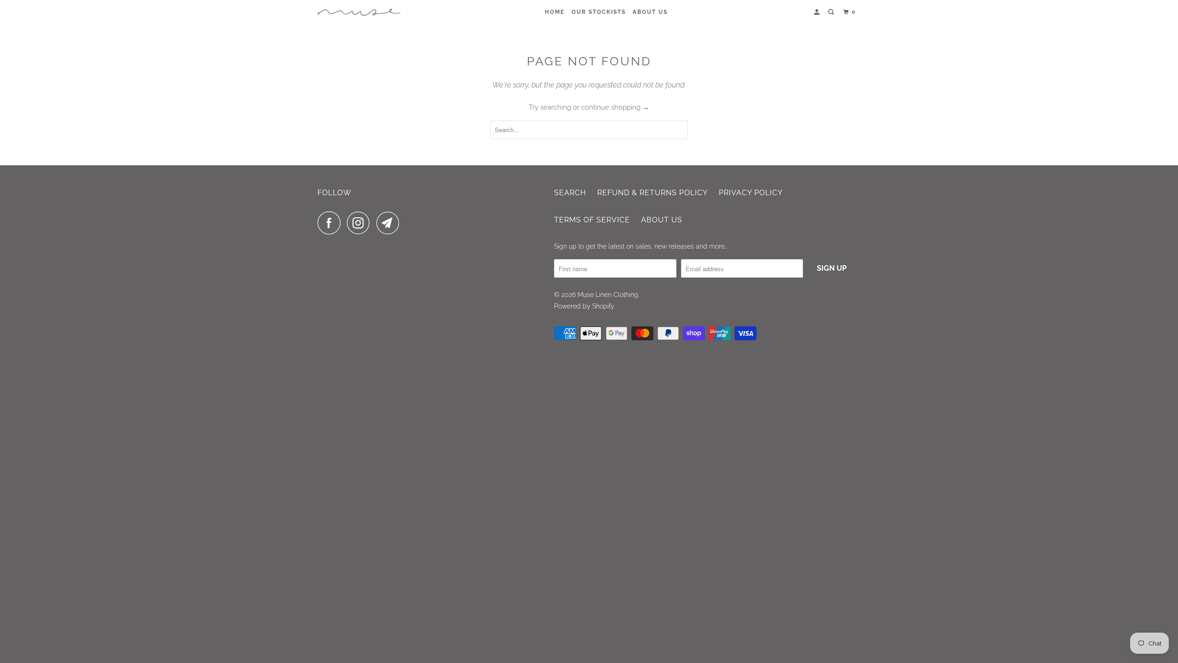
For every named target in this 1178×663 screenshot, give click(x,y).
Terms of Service (592, 219)
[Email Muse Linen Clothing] (390, 222)
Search (570, 192)
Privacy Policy (751, 192)
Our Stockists (599, 12)
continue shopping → (615, 107)
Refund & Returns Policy (652, 192)
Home (555, 12)
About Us (650, 12)
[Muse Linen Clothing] (359, 12)
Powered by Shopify (584, 306)
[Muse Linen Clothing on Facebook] (331, 222)
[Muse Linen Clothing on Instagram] (361, 222)
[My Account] (817, 12)
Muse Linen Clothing (607, 294)
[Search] (831, 12)
